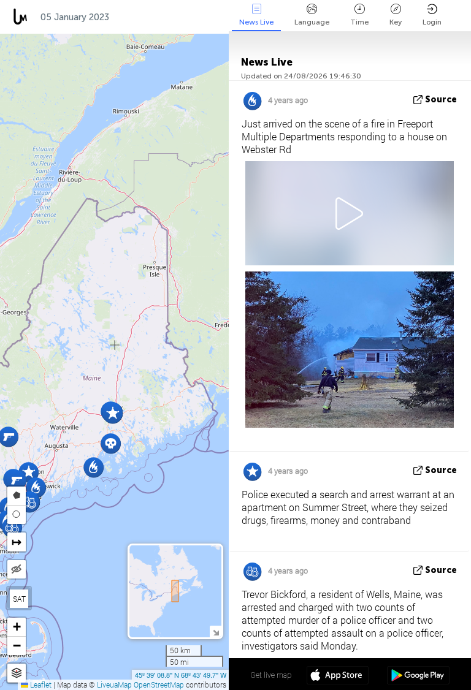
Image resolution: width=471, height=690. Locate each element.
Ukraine (186, 17)
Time (359, 22)
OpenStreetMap (159, 684)
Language (311, 22)
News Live (256, 22)
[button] (16, 480)
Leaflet (40, 684)
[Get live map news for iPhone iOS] (338, 676)
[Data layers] (16, 673)
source (441, 99)
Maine (135, 17)
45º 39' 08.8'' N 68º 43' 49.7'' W (180, 675)
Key (395, 22)
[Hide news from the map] (16, 569)
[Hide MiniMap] (215, 631)
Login (432, 22)
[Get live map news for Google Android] (418, 676)
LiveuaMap (114, 684)
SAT (19, 599)
